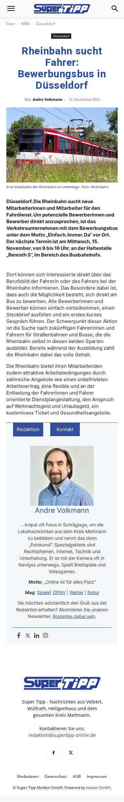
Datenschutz (56, 776)
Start (10, 23)
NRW (25, 23)
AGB (77, 776)
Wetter (76, 592)
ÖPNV (59, 592)
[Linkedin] (36, 636)
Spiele (43, 592)
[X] (70, 753)
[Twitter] (28, 636)
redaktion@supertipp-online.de (62, 735)
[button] (11, 8)
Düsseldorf (45, 23)
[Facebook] (19, 636)
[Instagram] (45, 636)
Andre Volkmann (47, 99)
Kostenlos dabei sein (74, 616)
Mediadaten (27, 776)
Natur (93, 592)
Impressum (97, 776)
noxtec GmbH (98, 787)
